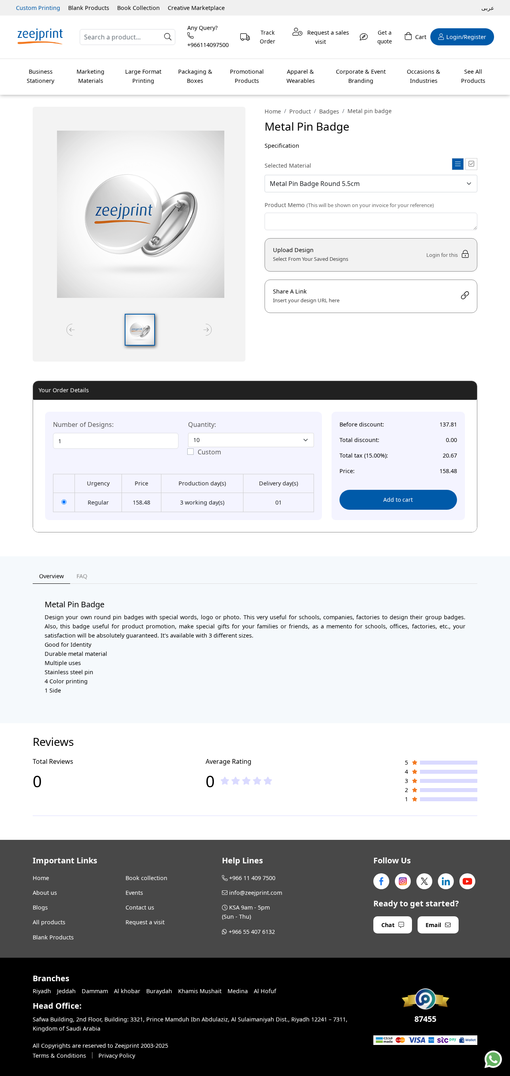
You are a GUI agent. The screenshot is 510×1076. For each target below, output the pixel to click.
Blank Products (88, 8)
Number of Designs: (83, 424)
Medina (238, 991)
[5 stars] (268, 781)
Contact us (140, 907)
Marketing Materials (90, 76)
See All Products (473, 76)
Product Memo (349, 205)
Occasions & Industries (423, 76)
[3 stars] (246, 781)
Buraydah (159, 991)
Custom (209, 452)
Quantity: (202, 424)
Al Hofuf (265, 991)
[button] (140, 330)
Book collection (146, 878)
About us (45, 892)
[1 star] (225, 781)
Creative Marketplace (196, 8)
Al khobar (127, 991)
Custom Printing (38, 8)
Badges (329, 111)
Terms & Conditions (59, 1055)
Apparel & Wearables (300, 76)
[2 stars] (235, 781)
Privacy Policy (116, 1055)
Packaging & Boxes (195, 76)
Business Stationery (40, 76)
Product (300, 111)
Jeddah (66, 991)
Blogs (40, 907)
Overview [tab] (51, 576)
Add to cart (398, 499)
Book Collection (138, 8)
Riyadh (42, 991)
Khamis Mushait (200, 991)
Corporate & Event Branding (361, 76)
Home (273, 111)
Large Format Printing (143, 76)
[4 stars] (257, 781)
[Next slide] (208, 330)
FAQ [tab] (81, 576)
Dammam (95, 991)
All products (49, 922)
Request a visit (145, 922)
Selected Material (288, 165)
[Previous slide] (70, 330)
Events (134, 892)
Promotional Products (247, 76)
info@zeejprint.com (255, 892)
